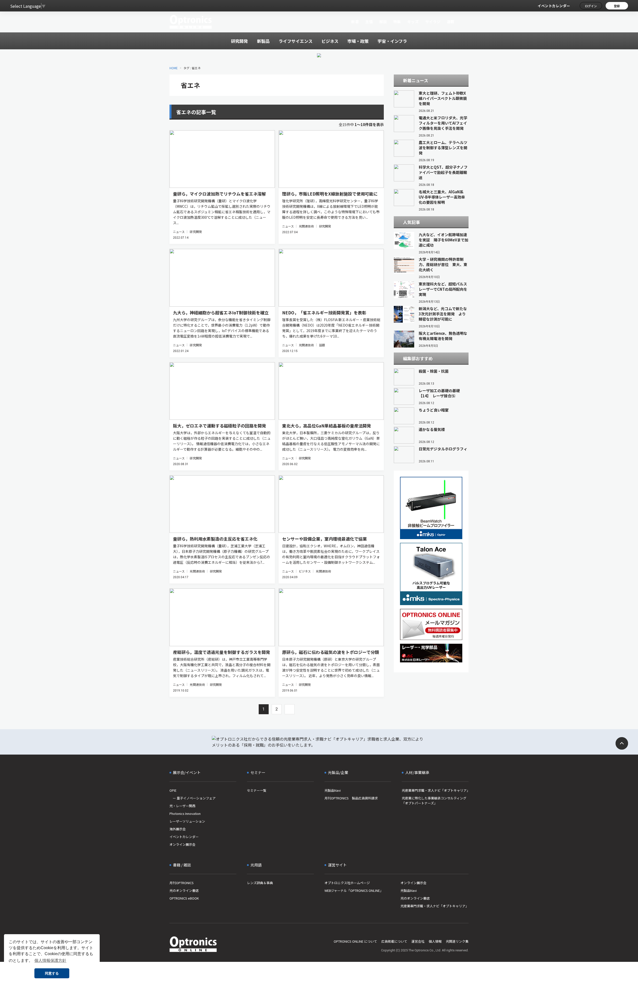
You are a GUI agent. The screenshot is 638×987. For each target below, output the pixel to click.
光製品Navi (332, 790)
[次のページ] (290, 709)
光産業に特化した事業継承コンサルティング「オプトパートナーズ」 (434, 800)
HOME (173, 68)
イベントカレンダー (554, 5)
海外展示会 (177, 829)
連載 (451, 21)
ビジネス (305, 571)
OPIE (172, 790)
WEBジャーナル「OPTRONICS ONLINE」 (353, 890)
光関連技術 (306, 226)
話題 (322, 345)
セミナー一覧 (256, 790)
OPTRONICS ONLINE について (355, 941)
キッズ (413, 21)
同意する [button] (52, 973)
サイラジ (433, 21)
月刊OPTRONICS (181, 882)
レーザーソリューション (187, 821)
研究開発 (196, 231)
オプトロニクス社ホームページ (347, 882)
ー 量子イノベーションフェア (192, 798)
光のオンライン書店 (184, 890)
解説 (383, 21)
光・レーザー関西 (182, 805)
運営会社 (417, 941)
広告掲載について (394, 941)
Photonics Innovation (185, 813)
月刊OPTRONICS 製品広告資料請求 (351, 798)
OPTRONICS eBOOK (184, 898)
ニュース (179, 231)
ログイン (591, 6)
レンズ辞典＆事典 (260, 882)
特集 (397, 21)
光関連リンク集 (457, 941)
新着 (355, 21)
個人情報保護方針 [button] (50, 960)
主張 (369, 21)
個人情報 (435, 941)
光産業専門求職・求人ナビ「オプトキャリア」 (435, 790)
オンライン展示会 (182, 844)
